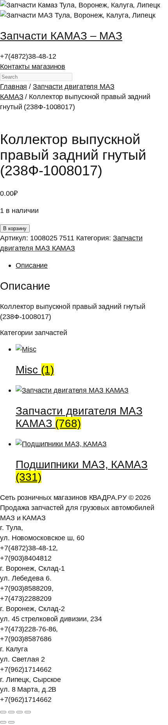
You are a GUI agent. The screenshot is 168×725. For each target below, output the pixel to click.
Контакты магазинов (32, 66)
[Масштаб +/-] (3, 712)
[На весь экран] (11, 712)
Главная (13, 86)
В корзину (15, 228)
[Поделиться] (19, 712)
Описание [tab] (32, 265)
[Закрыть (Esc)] (28, 712)
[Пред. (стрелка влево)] (3, 722)
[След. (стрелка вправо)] (11, 722)
